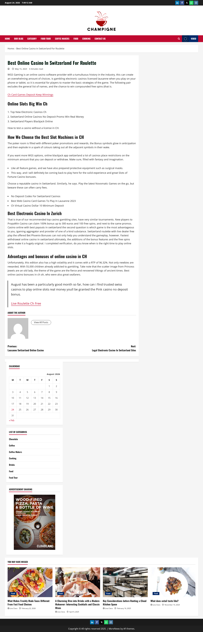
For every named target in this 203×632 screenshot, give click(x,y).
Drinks (12, 464)
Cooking (86, 38)
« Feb (11, 420)
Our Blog (18, 38)
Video (193, 38)
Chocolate (13, 439)
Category (32, 38)
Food (75, 38)
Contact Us (100, 38)
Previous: (26, 348)
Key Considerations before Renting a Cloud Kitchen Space (124, 602)
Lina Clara (13, 608)
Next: (114, 348)
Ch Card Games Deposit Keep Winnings (30, 94)
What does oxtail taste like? (165, 601)
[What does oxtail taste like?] (173, 582)
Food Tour (46, 38)
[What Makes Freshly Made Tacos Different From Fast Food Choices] (30, 582)
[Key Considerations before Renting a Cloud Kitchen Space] (125, 582)
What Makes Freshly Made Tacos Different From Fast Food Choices (28, 602)
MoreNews (114, 628)
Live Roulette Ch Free (26, 303)
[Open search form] (179, 38)
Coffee (12, 445)
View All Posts (41, 322)
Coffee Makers (62, 38)
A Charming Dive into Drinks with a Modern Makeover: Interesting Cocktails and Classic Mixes (77, 604)
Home (7, 38)
